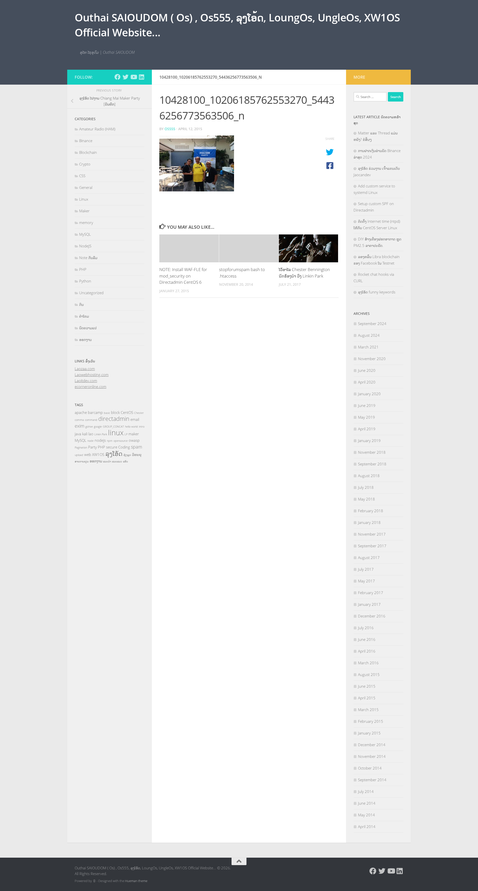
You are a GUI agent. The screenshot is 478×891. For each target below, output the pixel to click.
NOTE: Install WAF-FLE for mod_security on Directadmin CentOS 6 (183, 276)
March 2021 (368, 346)
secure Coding (118, 447)
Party (92, 447)
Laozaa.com (85, 368)
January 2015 (369, 732)
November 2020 (372, 358)
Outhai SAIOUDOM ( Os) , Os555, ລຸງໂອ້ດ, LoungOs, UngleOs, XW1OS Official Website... (237, 24)
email (134, 419)
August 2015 (369, 674)
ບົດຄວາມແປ (88, 327)
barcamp (95, 412)
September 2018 (372, 463)
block (115, 412)
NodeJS (85, 245)
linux (115, 433)
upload (79, 455)
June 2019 (366, 405)
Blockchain (88, 152)
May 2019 (366, 417)
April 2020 (366, 382)
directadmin (113, 419)
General (85, 187)
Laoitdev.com (86, 380)
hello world (131, 426)
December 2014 (371, 744)
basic (107, 413)
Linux (83, 199)
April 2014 (366, 826)
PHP (82, 269)
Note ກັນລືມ (88, 257)
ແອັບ (125, 461)
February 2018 (370, 510)
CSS (82, 175)
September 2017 (372, 545)
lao (90, 433)
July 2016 (366, 627)
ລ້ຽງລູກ (127, 455)
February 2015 (370, 721)
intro (141, 426)
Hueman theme (136, 881)
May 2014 (366, 814)
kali (84, 433)
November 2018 (372, 452)
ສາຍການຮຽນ (82, 461)
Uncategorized (91, 292)
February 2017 (370, 592)
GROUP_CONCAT (113, 426)
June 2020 (366, 370)
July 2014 (366, 791)
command (91, 420)
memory (86, 222)
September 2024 (372, 323)
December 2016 (371, 615)
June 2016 (366, 639)
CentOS (127, 412)
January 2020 (369, 393)
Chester (139, 413)
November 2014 (372, 756)
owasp (134, 440)
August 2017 (369, 557)
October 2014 (370, 768)
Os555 (170, 128)
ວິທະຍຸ (136, 454)
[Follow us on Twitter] (125, 77)
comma (79, 420)
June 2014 (366, 803)
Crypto (84, 164)
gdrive (89, 426)
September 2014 (372, 779)
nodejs (100, 440)
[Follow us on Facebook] (117, 77)
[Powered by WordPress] (94, 881)
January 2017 (369, 604)
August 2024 (369, 335)
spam (136, 447)
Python (85, 280)
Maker (84, 210)
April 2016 (366, 651)
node (90, 441)
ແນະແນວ (117, 461)
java (78, 433)
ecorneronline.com (90, 386)
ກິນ (81, 304)
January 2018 (369, 522)
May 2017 (366, 580)
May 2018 (366, 499)
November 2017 (372, 534)
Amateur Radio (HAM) (97, 128)
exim (79, 426)
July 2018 (366, 487)
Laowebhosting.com (92, 374)
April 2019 (366, 428)
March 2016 (368, 662)
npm (110, 441)
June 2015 (366, 686)
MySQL (85, 234)
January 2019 (369, 440)
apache (81, 412)
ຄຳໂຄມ (84, 316)
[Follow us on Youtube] (133, 77)
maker (133, 433)
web (87, 454)
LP (125, 434)
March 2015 (368, 709)
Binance (85, 140)
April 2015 (366, 697)
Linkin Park (100, 434)
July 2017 (366, 569)
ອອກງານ (85, 339)
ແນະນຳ (107, 461)
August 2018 (369, 475)
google (98, 426)
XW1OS (98, 454)
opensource (121, 441)
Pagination (81, 447)
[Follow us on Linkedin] (141, 77)
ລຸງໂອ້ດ (113, 453)
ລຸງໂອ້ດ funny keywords (376, 291)
